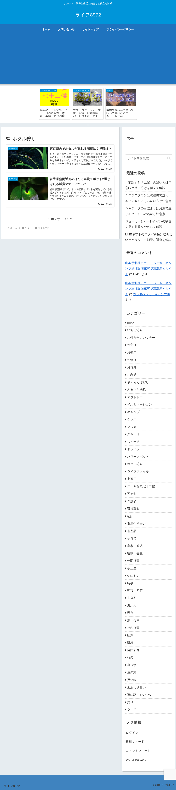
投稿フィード (135, 741)
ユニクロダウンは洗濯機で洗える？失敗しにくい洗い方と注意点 (148, 198)
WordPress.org (136, 759)
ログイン (132, 732)
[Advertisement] (88, 60)
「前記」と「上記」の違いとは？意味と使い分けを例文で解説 (148, 185)
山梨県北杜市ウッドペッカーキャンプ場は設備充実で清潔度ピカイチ (148, 268)
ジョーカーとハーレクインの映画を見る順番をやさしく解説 (148, 224)
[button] (169, 158)
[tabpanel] (54, 104)
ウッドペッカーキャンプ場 (151, 294)
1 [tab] (88, 125)
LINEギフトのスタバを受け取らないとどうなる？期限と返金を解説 (148, 237)
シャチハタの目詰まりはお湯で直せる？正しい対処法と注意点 (148, 211)
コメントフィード (138, 750)
